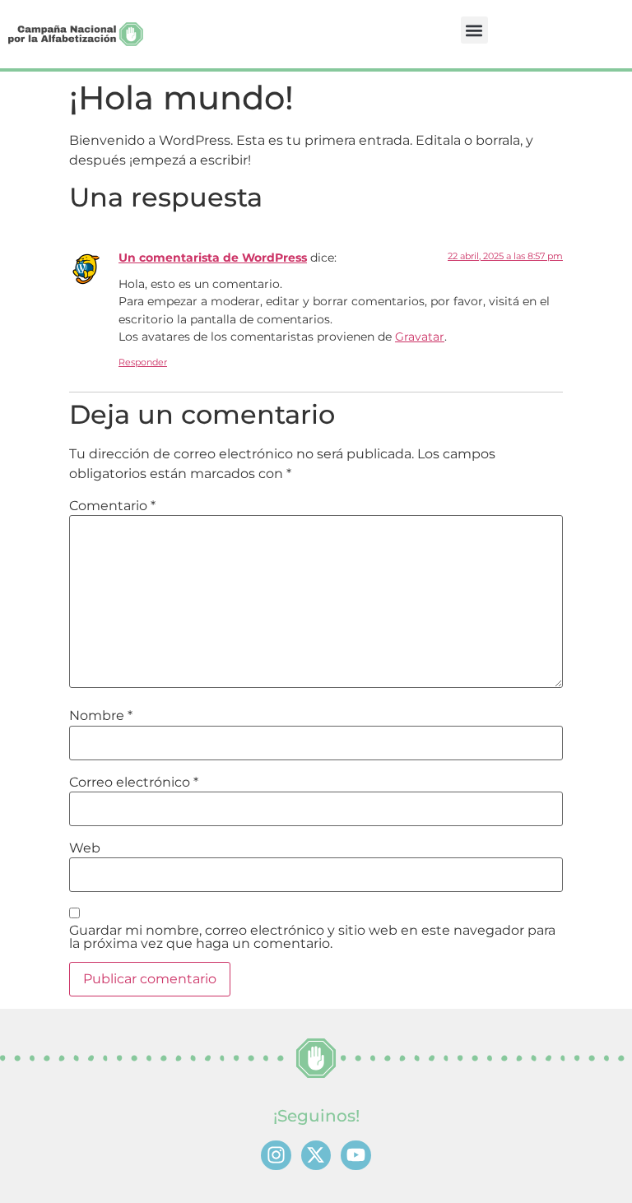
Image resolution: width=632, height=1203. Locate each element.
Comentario (112, 506)
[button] (474, 30)
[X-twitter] (316, 1155)
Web (84, 848)
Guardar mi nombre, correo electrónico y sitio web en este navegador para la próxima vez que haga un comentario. (312, 937)
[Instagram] (276, 1155)
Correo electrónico (133, 782)
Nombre (100, 715)
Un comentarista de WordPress (212, 257)
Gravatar (419, 336)
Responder (142, 362)
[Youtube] (356, 1155)
